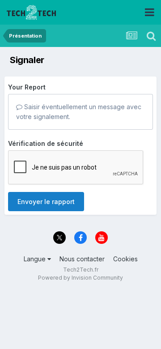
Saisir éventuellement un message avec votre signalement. (78, 111)
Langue (35, 259)
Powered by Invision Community (80, 277)
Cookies (125, 259)
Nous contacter (82, 259)
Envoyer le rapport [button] (46, 201)
